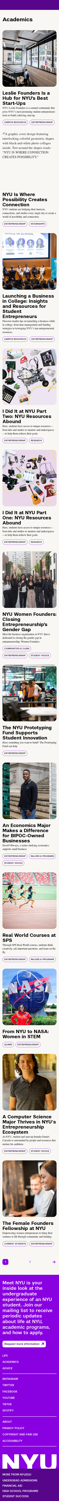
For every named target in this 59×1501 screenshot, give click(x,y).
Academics (10, 1362)
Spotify (8, 1410)
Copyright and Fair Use (20, 1434)
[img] (29, 58)
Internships (38, 224)
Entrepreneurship (42, 122)
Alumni (8, 1044)
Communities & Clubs (16, 648)
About (7, 1422)
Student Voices (40, 655)
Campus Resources (15, 122)
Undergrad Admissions (19, 1480)
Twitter (8, 1385)
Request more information (21, 1344)
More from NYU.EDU (16, 1474)
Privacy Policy (13, 1428)
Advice (7, 1368)
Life (5, 1355)
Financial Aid (12, 1486)
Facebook (9, 1391)
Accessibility (12, 1441)
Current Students (15, 1243)
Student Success (15, 1496)
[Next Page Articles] (54, 1262)
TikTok (7, 1404)
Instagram (10, 1379)
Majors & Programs (42, 856)
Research (36, 440)
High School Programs (20, 1491)
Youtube (8, 1398)
